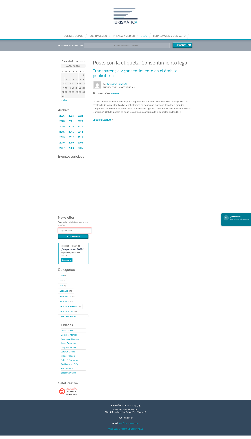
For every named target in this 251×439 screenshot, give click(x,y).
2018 (71, 126)
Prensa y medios (124, 35)
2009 (71, 142)
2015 (71, 131)
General (115, 93)
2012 (71, 137)
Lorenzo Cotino (68, 351)
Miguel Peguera (68, 355)
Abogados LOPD (67, 311)
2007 (62, 148)
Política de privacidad (132, 429)
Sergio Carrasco (68, 372)
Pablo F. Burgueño (69, 360)
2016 (62, 131)
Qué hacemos (98, 35)
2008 (80, 142)
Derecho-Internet (69, 334)
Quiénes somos (73, 35)
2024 (80, 115)
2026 (62, 115)
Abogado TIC (65, 296)
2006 (71, 148)
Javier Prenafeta (68, 343)
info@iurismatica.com (129, 423)
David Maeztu (67, 330)
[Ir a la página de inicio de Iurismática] (125, 16)
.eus (61, 286)
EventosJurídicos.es (70, 338)
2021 (71, 121)
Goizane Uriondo (117, 84)
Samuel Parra (67, 368)
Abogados (64, 301)
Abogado (64, 291)
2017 (80, 126)
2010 (62, 142)
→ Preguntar (182, 45)
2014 (80, 131)
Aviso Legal (114, 429)
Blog (144, 35)
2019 (62, 126)
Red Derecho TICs (69, 364)
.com (62, 275)
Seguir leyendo (102, 119)
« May (64, 100)
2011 (80, 137)
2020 (80, 121)
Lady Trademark (68, 347)
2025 (71, 115)
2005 (80, 148)
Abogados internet (69, 306)
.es (61, 281)
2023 (62, 121)
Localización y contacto (169, 35)
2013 (62, 137)
